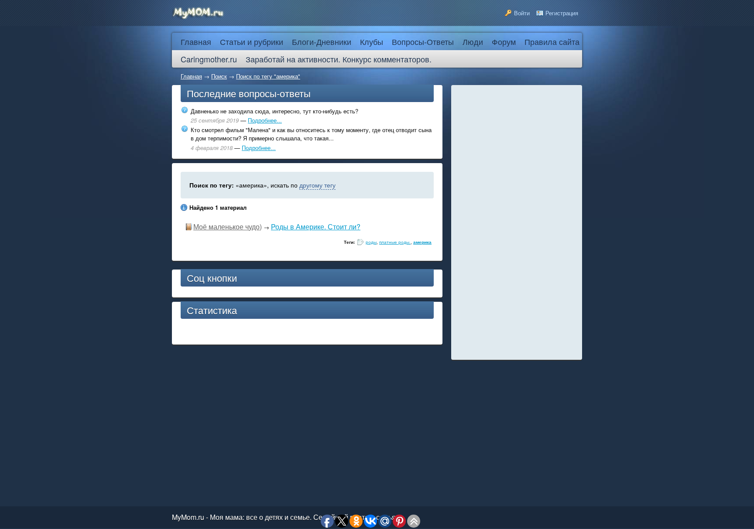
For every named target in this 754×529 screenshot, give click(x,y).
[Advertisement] (517, 222)
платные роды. (395, 242)
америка (422, 242)
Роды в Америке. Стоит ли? (315, 227)
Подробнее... (265, 120)
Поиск (219, 76)
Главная (191, 76)
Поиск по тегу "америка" (268, 76)
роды (371, 242)
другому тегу (317, 185)
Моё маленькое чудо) (227, 227)
